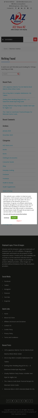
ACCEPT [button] (14, 217)
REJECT (19, 221)
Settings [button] (6, 217)
